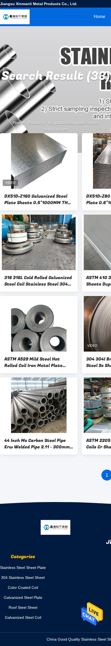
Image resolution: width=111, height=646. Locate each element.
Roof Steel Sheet (23, 607)
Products (36, 123)
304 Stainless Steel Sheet (23, 577)
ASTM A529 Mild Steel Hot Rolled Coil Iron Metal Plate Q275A (33, 362)
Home (99, 16)
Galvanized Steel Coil (23, 617)
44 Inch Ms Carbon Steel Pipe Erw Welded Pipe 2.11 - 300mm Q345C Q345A (37, 443)
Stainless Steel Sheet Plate (23, 567)
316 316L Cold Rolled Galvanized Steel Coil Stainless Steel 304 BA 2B (38, 280)
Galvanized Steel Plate (23, 597)
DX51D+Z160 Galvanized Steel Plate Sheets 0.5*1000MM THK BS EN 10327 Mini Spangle (37, 199)
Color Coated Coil (23, 587)
